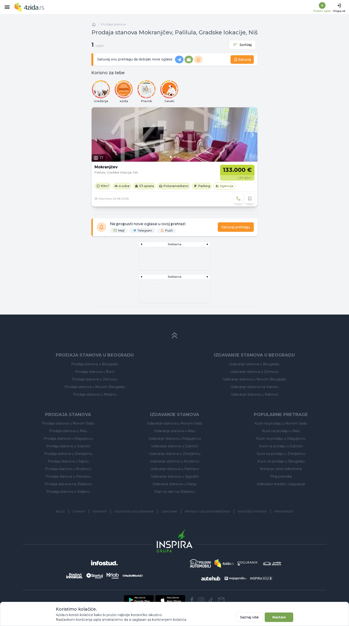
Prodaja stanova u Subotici (68, 446)
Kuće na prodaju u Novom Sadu (281, 423)
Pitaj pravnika (281, 476)
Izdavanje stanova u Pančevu (174, 469)
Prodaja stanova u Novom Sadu (68, 423)
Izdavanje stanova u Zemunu (254, 372)
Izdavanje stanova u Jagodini (174, 476)
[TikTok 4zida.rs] (211, 600)
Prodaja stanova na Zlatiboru (68, 484)
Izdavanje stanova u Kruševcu (174, 461)
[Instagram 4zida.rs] (201, 600)
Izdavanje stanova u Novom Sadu (175, 423)
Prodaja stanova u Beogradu (94, 364)
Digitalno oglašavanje (134, 511)
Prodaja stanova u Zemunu (94, 379)
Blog (60, 511)
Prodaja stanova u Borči (94, 372)
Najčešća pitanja (252, 511)
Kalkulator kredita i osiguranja (281, 484)
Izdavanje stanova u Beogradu (254, 364)
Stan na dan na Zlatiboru (174, 491)
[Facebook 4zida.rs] (192, 600)
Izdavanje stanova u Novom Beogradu (254, 379)
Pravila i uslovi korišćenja (207, 511)
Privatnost (283, 511)
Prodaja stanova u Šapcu (68, 461)
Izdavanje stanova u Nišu (174, 431)
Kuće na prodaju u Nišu (281, 431)
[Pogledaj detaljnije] (174, 134)
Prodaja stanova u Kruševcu (68, 469)
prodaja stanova (113, 24)
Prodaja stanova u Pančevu (68, 476)
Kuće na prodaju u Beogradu (281, 461)
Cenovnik (169, 511)
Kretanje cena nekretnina (281, 469)
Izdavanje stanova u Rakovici (254, 394)
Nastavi (279, 617)
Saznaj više (249, 617)
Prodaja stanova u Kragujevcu (68, 438)
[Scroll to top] (174, 335)
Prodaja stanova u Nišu (68, 431)
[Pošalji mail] (221, 600)
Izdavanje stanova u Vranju (174, 484)
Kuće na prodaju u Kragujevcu (281, 438)
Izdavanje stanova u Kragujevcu (174, 438)
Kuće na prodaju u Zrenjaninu (281, 454)
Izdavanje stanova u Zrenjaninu (174, 454)
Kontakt (100, 511)
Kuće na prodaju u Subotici (281, 446)
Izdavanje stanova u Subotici (174, 446)
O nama (79, 511)
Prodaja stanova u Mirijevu (95, 394)
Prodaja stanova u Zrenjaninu (68, 454)
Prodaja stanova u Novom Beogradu (95, 387)
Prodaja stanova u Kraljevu (68, 491)
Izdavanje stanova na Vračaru (254, 387)
